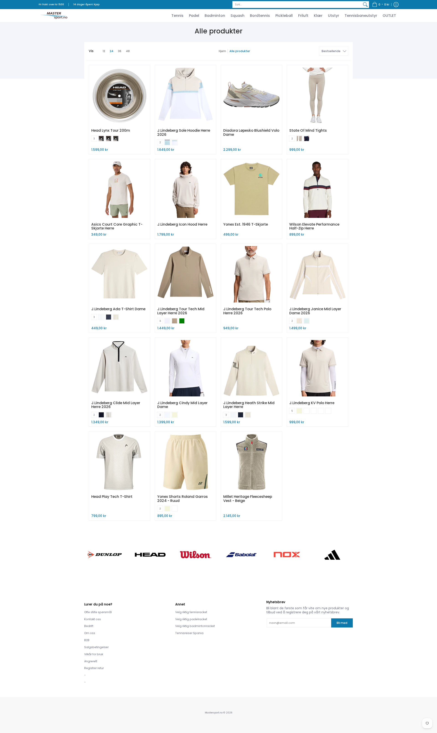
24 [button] (111, 51)
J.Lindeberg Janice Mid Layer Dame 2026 (315, 311)
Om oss (89, 633)
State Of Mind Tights (308, 130)
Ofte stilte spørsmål (98, 612)
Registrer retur (94, 668)
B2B (86, 640)
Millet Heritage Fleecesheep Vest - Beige (247, 498)
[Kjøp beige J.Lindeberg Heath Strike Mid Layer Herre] (251, 368)
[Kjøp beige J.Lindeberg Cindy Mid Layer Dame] (185, 368)
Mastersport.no (214, 712)
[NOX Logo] (286, 554)
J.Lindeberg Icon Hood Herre (182, 224)
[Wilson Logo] (195, 554)
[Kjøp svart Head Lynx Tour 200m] (119, 96)
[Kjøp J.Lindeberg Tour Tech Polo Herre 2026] (251, 274)
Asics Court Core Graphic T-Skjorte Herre (116, 226)
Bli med (342, 623)
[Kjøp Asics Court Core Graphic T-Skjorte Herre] (119, 189)
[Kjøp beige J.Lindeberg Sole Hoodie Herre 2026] (185, 96)
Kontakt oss (92, 619)
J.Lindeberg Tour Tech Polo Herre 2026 (247, 311)
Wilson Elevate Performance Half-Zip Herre (314, 226)
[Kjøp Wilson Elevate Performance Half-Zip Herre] (317, 189)
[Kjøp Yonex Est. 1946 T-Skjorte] (251, 189)
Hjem (222, 51)
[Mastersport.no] (53, 15)
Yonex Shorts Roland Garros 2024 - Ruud (182, 498)
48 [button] (128, 51)
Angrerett (90, 661)
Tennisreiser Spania (189, 633)
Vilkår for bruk (93, 654)
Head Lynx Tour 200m (110, 130)
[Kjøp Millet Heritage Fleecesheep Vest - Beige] (251, 462)
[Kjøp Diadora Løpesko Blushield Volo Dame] (251, 96)
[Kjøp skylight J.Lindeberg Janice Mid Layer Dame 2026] (317, 274)
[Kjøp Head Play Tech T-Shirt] (119, 462)
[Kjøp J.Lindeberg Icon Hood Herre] (185, 189)
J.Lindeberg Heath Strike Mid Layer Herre (248, 405)
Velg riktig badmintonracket (195, 626)
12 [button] (104, 51)
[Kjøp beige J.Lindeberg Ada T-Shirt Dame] (119, 274)
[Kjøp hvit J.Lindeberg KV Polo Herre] (317, 368)
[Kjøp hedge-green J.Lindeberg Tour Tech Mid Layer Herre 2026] (185, 274)
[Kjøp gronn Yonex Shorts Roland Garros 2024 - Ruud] (185, 462)
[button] (380, 4)
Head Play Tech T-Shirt (111, 496)
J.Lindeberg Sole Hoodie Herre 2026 (183, 132)
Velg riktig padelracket (191, 619)
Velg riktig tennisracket (191, 612)
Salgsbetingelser (96, 647)
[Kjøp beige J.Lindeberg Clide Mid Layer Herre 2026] (119, 368)
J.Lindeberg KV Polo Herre (311, 403)
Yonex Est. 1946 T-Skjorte (245, 224)
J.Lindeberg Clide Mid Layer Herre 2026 (115, 405)
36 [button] (119, 51)
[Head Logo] (150, 555)
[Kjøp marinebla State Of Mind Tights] (317, 96)
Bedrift (88, 626)
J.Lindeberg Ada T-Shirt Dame (118, 309)
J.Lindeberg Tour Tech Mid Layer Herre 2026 (180, 311)
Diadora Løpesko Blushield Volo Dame (251, 132)
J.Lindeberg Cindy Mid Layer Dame (182, 405)
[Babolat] (241, 555)
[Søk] (365, 4)
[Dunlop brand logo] (104, 554)
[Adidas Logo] (332, 555)
